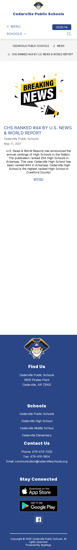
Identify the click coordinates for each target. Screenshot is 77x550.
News (60, 45)
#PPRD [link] (39, 179)
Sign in (62, 27)
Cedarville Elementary (37, 435)
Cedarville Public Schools (31, 45)
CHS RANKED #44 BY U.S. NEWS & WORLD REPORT (42, 54)
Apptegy (46, 544)
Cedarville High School (36, 421)
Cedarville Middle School (37, 428)
